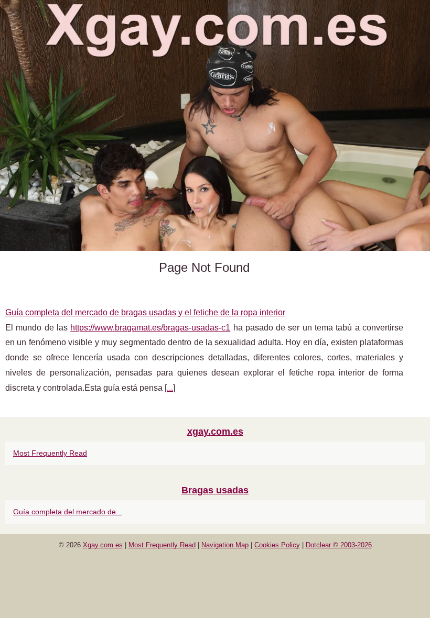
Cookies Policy (277, 545)
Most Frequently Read (50, 453)
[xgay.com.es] (215, 125)
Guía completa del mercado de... (67, 511)
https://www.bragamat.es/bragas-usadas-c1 (150, 327)
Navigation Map (225, 545)
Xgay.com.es (103, 545)
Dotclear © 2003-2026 (339, 545)
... (170, 387)
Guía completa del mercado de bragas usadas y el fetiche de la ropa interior (145, 312)
